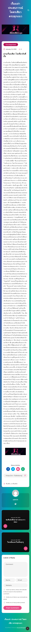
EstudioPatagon (21, 627)
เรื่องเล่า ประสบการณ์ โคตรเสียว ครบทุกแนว (15, 10)
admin (15, 500)
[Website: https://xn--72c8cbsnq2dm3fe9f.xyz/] (15, 504)
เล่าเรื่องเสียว (14, 484)
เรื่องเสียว (8, 484)
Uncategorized (11, 44)
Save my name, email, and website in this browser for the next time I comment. (15, 592)
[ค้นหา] (28, 10)
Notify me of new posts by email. (15, 602)
